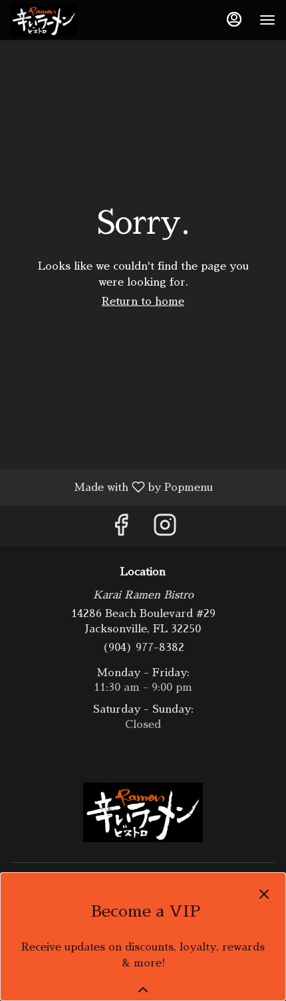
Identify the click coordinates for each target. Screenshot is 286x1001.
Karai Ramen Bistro (143, 812)
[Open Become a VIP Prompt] (143, 990)
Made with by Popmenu (111, 487)
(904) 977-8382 (143, 647)
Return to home (143, 301)
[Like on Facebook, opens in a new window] (121, 529)
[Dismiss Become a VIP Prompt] (264, 894)
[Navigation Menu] (267, 20)
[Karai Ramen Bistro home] (70, 20)
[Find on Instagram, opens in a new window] (165, 529)
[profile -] (234, 19)
